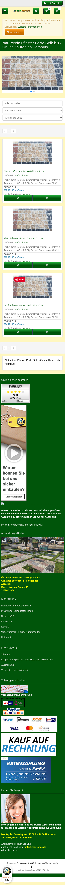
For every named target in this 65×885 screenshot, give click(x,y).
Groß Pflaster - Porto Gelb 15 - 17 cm (24, 305)
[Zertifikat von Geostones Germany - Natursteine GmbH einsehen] (15, 393)
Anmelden (56, 3)
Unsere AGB (7, 616)
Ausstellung (7, 664)
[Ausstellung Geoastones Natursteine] (32, 554)
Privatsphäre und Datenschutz (17, 610)
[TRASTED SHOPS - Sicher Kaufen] (14, 452)
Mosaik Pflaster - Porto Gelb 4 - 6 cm (24, 171)
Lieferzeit (6, 637)
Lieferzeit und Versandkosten (16, 605)
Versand (26, 194)
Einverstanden (14, 32)
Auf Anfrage (21, 175)
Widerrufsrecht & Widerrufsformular (20, 631)
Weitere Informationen (30, 26)
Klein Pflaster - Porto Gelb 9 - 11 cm (23, 238)
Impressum (7, 621)
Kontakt (5, 626)
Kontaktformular (10, 853)
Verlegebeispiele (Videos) (14, 670)
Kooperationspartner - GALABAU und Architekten (27, 659)
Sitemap (5, 654)
